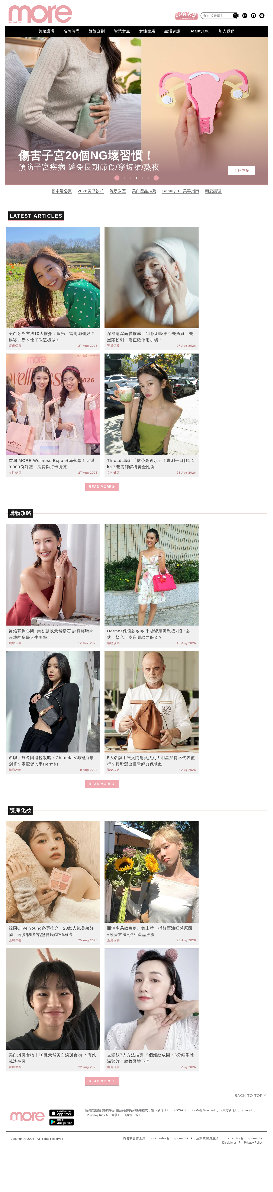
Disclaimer (229, 1142)
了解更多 (241, 170)
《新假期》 (162, 1110)
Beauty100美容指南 (180, 191)
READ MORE (100, 487)
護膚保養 (15, 345)
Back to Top (249, 1095)
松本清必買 (62, 191)
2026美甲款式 (91, 191)
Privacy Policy (253, 1142)
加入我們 (227, 31)
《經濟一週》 (132, 1115)
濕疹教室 (118, 191)
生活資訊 (172, 31)
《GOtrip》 (180, 1110)
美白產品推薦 (144, 191)
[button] (116, 177)
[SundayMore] (40, 14)
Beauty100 (199, 31)
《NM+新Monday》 (203, 1110)
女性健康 (147, 31)
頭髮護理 (213, 191)
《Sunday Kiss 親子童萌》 (103, 1115)
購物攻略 (113, 643)
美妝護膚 (46, 31)
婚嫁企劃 (97, 31)
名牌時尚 (72, 31)
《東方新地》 (229, 1110)
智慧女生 (122, 31)
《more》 (247, 1110)
